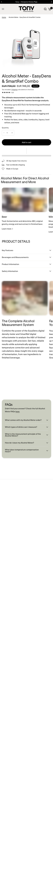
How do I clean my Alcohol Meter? (19, 443)
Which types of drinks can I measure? (21, 427)
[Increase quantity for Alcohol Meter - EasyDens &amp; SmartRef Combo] (12, 132)
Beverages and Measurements (15, 257)
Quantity (5, 128)
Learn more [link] (6, 229)
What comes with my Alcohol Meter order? (23, 420)
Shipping (14, 89)
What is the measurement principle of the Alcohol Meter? (23, 435)
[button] (26, 151)
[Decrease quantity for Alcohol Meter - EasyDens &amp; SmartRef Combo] (4, 132)
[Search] (45, 9)
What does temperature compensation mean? (22, 451)
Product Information (10, 264)
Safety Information (10, 271)
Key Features (8, 250)
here (17, 411)
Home (4, 17)
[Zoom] (47, 24)
